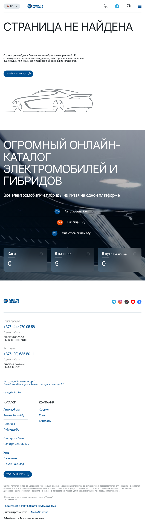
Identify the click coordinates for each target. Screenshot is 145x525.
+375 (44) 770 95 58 (19, 327)
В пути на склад (14, 463)
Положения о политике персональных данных (30, 505)
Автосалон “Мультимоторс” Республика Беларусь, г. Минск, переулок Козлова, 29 (34, 383)
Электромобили (14, 438)
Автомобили (12, 409)
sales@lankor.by (12, 392)
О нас (42, 415)
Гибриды (9, 423)
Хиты (7, 452)
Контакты (45, 420)
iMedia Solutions (39, 511)
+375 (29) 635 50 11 (19, 354)
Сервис (44, 409)
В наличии (10, 458)
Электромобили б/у (16, 443)
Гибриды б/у (11, 429)
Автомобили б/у (14, 415)
